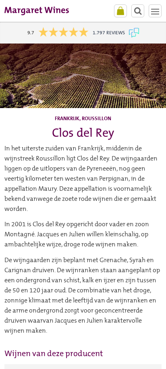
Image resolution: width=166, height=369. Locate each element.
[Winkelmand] (120, 10)
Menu (155, 10)
